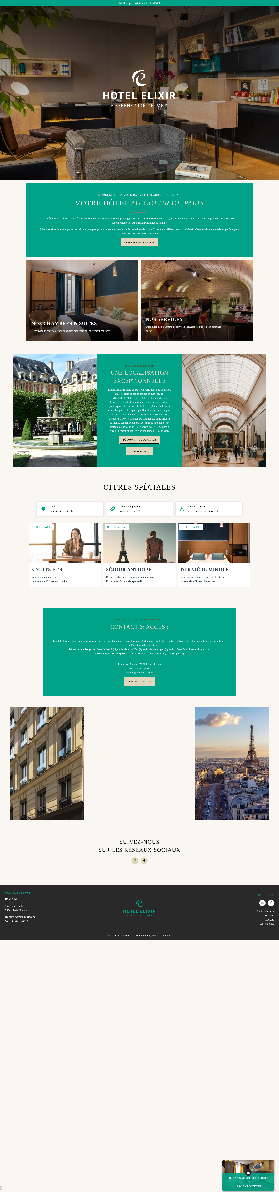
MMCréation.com (161, 935)
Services (269, 915)
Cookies (269, 919)
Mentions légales (265, 911)
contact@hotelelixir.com (139, 672)
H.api (135, 935)
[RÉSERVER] (65, 555)
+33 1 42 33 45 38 (139, 668)
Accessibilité (267, 923)
